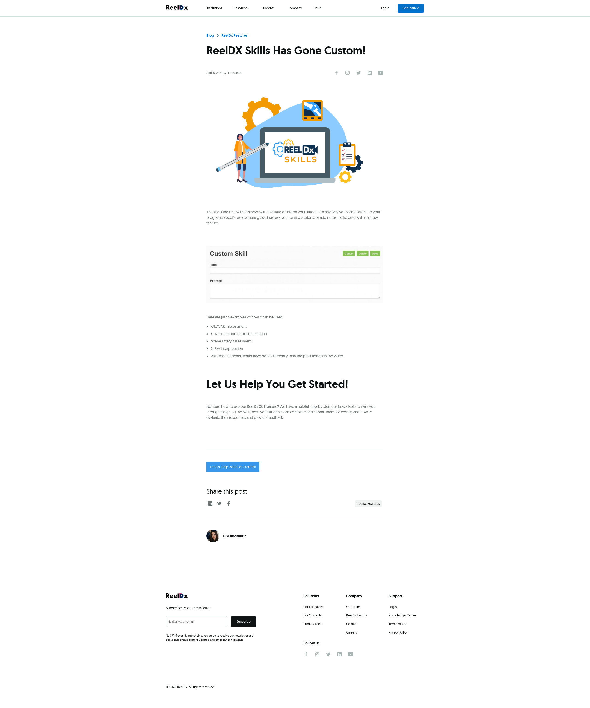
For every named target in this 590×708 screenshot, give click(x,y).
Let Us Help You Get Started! (233, 466)
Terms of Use (398, 624)
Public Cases (312, 624)
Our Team (353, 607)
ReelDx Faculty (356, 615)
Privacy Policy (398, 632)
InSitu (319, 8)
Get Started (411, 8)
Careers (351, 632)
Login (385, 8)
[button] (214, 8)
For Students (313, 615)
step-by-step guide (325, 406)
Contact (351, 624)
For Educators (313, 607)
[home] (177, 8)
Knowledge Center (402, 615)
